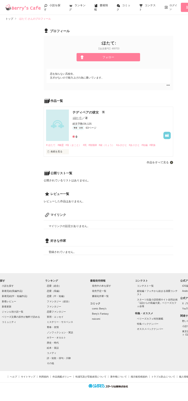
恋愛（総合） (54, 285)
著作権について (118, 376)
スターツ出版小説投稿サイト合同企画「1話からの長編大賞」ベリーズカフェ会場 (157, 303)
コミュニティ (9, 322)
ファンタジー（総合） (59, 301)
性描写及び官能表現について (90, 376)
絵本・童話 (53, 347)
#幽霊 (61, 145)
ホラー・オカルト (56, 337)
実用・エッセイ (55, 316)
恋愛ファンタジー (56, 311)
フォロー (108, 57)
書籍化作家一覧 (100, 296)
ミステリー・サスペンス (60, 322)
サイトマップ (28, 376)
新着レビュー (9, 301)
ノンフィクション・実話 (60, 332)
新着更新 (6, 306)
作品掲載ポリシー (62, 376)
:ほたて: (77, 117)
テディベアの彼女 (86, 112)
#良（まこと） (73, 145)
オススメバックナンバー (150, 329)
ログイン (173, 7)
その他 (50, 363)
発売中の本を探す (101, 285)
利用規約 (44, 376)
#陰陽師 (92, 145)
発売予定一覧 (99, 291)
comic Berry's (99, 308)
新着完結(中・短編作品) (14, 296)
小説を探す (8, 285)
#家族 (152, 145)
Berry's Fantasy (100, 313)
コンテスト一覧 (145, 285)
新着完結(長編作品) (12, 291)
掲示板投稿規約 (139, 376)
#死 (85, 145)
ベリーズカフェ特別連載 (150, 318)
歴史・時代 (53, 342)
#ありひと (134, 145)
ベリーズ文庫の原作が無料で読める (21, 316)
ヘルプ (13, 376)
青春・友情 (53, 327)
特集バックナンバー (147, 323)
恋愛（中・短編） (56, 296)
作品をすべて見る (158, 162)
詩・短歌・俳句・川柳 (59, 358)
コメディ (51, 353)
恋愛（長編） (54, 291)
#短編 (145, 145)
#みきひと (121, 145)
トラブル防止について (163, 376)
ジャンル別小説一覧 (12, 311)
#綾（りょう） (106, 145)
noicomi (96, 318)
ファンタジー (54, 306)
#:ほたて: (51, 145)
